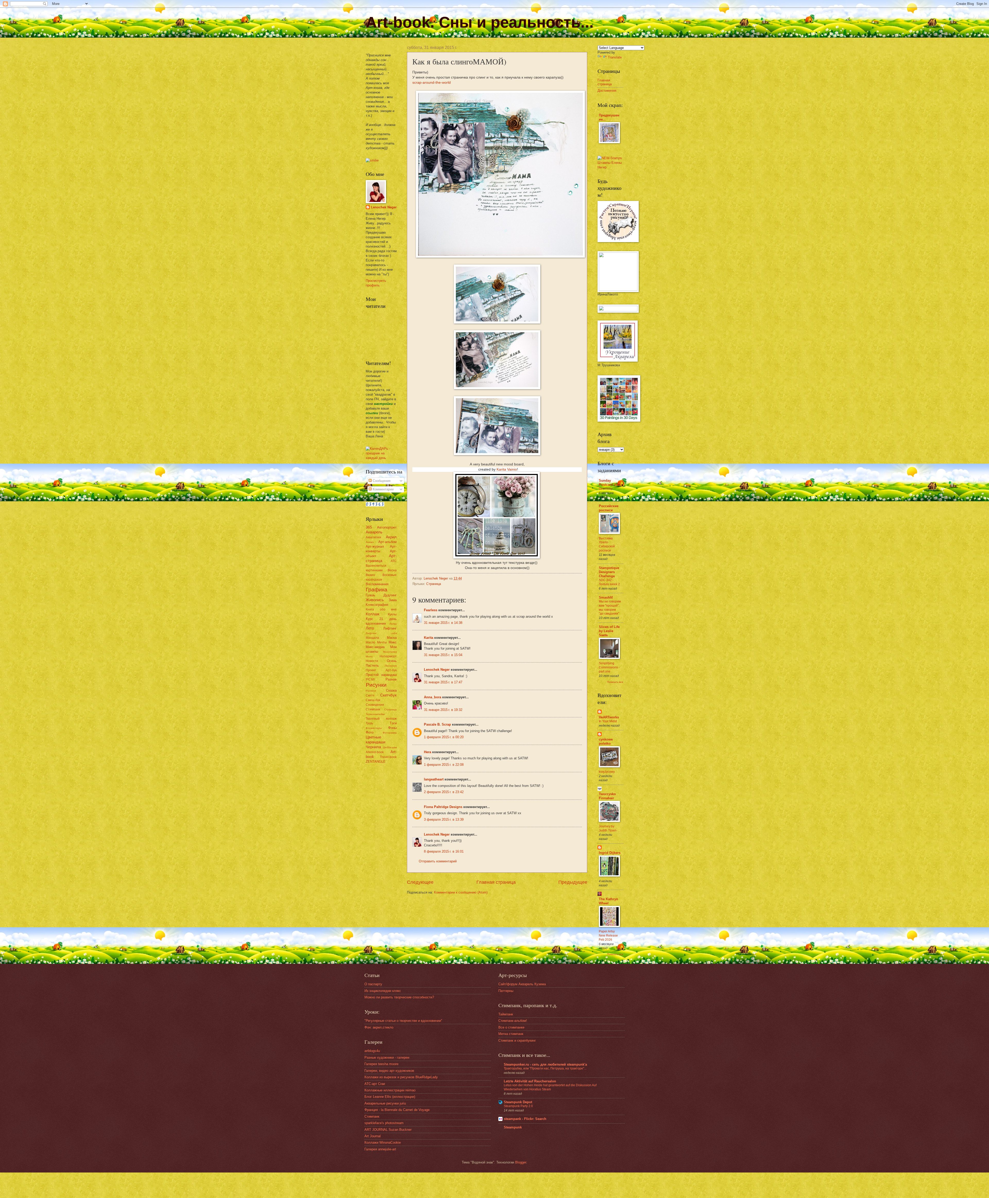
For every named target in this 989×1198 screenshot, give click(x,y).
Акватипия (373, 537)
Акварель (374, 532)
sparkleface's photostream (384, 1123)
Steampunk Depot (518, 1102)
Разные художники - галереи (386, 1057)
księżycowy (607, 772)
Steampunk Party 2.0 (518, 1106)
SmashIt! (606, 597)
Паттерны (505, 991)
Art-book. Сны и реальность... (480, 22)
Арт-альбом (387, 542)
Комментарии (383, 489)
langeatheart (434, 779)
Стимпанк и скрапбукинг (517, 1040)
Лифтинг (390, 628)
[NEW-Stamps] (610, 167)
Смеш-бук (373, 700)
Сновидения (375, 704)
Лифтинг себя (381, 633)
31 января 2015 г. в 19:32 (443, 710)
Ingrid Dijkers (609, 853)
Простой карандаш (381, 675)
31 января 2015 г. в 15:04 (443, 655)
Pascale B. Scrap (437, 724)
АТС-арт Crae (374, 1084)
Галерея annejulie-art (380, 1149)
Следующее (420, 882)
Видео (370, 574)
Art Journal (372, 1136)
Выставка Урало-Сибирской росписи (607, 545)
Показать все (615, 682)
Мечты (382, 642)
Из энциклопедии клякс (382, 991)
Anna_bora (432, 697)
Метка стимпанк (510, 1034)
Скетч (370, 695)
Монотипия (390, 651)
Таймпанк (505, 1014)
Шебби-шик (390, 747)
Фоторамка (390, 732)
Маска (392, 638)
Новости (372, 660)
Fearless (430, 610)
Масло (370, 642)
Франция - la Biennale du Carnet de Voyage (397, 1110)
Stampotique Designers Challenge (609, 572)
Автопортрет (387, 527)
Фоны (392, 728)
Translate (615, 57)
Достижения (607, 90)
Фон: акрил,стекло (378, 1027)
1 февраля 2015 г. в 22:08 (444, 765)
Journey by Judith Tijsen (608, 828)
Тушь (369, 723)
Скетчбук (388, 695)
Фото (369, 732)
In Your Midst (608, 721)
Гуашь (370, 595)
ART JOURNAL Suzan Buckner (388, 1130)
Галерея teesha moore (381, 1064)
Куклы (392, 614)
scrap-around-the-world (431, 82)
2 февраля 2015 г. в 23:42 (444, 792)
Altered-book (375, 752)
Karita (429, 638)
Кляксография (377, 605)
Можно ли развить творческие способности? (399, 997)
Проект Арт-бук (381, 670)
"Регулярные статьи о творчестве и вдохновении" (403, 1021)
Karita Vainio (507, 469)
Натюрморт (388, 656)
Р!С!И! (370, 679)
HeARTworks (609, 717)
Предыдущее (572, 882)
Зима (393, 600)
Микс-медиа (375, 647)
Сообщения (381, 481)
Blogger (520, 1162)
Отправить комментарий (438, 861)
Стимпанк (373, 709)
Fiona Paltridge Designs (443, 807)
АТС (394, 561)
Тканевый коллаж (381, 718)
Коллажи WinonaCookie (382, 1142)
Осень (392, 661)
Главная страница (496, 882)
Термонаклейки (375, 714)
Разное (391, 679)
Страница (433, 584)
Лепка (393, 623)
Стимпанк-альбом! (512, 1021)
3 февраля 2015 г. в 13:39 (444, 819)
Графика (376, 589)
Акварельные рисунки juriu (385, 1103)
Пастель (372, 665)
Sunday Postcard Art (609, 483)
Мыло (369, 656)
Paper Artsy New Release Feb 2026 (608, 935)
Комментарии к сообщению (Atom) (461, 892)
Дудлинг (390, 595)
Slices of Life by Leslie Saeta (609, 631)
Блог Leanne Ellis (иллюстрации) (389, 1097)
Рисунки (376, 685)
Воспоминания (377, 584)
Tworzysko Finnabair (607, 796)
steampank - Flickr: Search (525, 1119)
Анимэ (370, 542)
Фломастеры (374, 728)
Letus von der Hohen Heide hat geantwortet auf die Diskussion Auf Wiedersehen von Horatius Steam (550, 1087)
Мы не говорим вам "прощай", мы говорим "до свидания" (610, 608)
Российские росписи (608, 508)
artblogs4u (372, 1051)
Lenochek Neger (436, 578)
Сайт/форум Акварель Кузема (522, 984)
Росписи (371, 690)
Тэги (393, 723)
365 (369, 527)
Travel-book (388, 757)
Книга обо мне (381, 609)
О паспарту (373, 984)
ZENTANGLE (376, 761)
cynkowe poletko (606, 741)
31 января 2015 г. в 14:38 (443, 623)
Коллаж (372, 614)
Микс (393, 642)
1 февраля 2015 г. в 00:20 (444, 737)
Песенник (391, 665)
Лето (370, 628)
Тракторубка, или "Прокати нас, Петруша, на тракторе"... (545, 1068)
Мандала (372, 637)
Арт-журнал (375, 546)
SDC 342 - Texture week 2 (609, 582)
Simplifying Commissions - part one (609, 667)
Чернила (373, 747)
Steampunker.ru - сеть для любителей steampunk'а (545, 1064)
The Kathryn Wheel (608, 901)
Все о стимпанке (511, 1027)
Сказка (391, 690)
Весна (392, 570)
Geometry (605, 488)
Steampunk (513, 1127)
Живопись (375, 600)
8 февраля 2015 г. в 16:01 (444, 851)
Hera (427, 752)
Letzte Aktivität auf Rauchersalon (530, 1081)
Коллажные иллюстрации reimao (389, 1090)
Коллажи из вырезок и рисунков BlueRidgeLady (401, 1077)
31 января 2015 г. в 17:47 (443, 682)
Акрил (391, 537)
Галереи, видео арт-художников (389, 1071)
